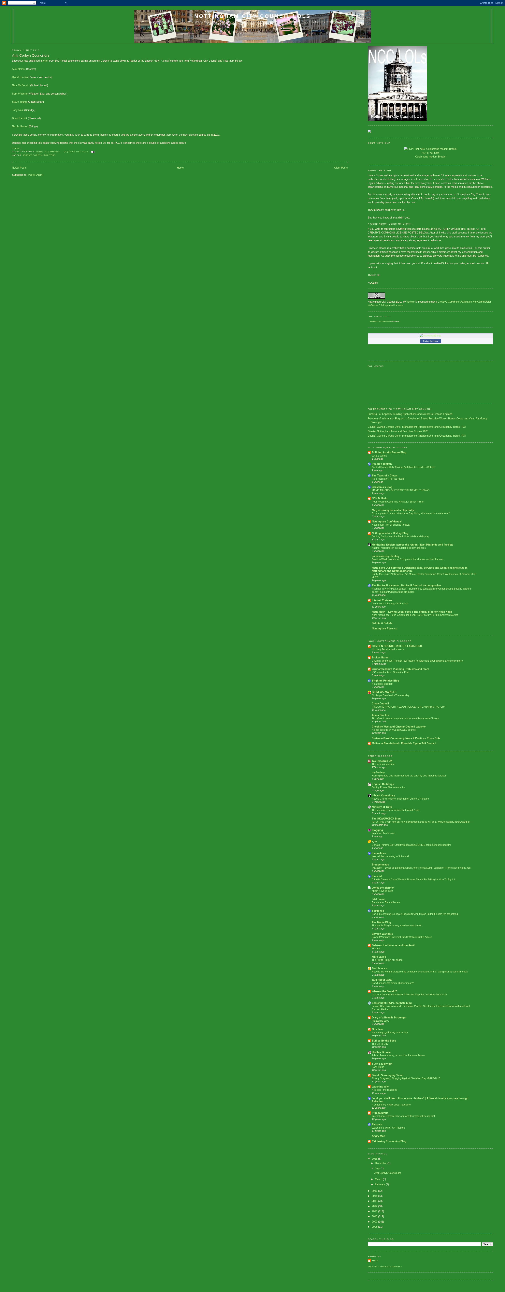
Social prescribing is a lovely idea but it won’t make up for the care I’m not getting (415, 914)
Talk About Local (382, 979)
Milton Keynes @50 (382, 891)
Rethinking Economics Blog (389, 1141)
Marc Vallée (379, 956)
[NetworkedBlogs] (430, 335)
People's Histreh (382, 463)
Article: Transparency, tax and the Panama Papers (398, 1055)
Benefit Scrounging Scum (387, 1075)
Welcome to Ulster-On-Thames (388, 1127)
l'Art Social (378, 899)
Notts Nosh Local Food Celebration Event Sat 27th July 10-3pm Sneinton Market (415, 615)
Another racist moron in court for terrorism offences (399, 548)
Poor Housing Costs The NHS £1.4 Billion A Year (398, 501)
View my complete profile (385, 1267)
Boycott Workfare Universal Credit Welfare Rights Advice (402, 937)
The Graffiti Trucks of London (387, 960)
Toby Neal (17, 110)
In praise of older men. (384, 833)
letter (45, 60)
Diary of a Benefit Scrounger (389, 1017)
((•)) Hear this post (76, 152)
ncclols (411, 301)
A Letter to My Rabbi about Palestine (391, 1104)
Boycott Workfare (382, 933)
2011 (375, 1211)
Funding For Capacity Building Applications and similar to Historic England (410, 414)
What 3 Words (379, 455)
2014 (375, 1195)
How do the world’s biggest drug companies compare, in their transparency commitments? (420, 971)
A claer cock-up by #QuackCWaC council (394, 730)
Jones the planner (383, 887)
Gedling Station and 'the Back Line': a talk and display (400, 536)
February (380, 1184)
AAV (374, 841)
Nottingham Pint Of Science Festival (391, 524)
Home (180, 167)
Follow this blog (430, 341)
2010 (375, 1216)
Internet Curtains (382, 600)
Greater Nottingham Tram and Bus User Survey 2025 (398, 431)
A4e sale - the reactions (384, 1090)
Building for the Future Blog (389, 452)
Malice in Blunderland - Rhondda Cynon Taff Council (404, 743)
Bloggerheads (380, 864)
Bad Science (379, 968)
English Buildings (383, 784)
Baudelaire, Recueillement (386, 902)
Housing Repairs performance (388, 649)
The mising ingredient (383, 764)
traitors (50, 155)
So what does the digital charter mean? (393, 983)
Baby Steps (378, 1067)
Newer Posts (19, 167)
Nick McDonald (20, 85)
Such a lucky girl (382, 1063)
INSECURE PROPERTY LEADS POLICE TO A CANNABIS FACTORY (409, 706)
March (379, 1179)
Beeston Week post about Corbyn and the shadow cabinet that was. (408, 559)
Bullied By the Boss (384, 1040)
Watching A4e (380, 1086)
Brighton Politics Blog (385, 680)
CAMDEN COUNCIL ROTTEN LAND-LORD (397, 646)
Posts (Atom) (35, 174)
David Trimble (20, 77)
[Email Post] (92, 152)
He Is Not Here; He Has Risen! (388, 478)
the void (377, 876)
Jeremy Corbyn (32, 155)
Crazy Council (380, 703)
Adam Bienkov (381, 715)
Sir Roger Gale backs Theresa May (390, 695)
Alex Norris (18, 69)
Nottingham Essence (384, 628)
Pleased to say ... (381, 1020)
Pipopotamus (380, 1112)
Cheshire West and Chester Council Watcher (399, 726)
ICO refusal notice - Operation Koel (390, 672)
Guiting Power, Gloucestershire (388, 787)
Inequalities (379, 853)
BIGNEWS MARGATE (384, 692)
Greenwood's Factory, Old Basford (390, 603)
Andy (375, 1261)
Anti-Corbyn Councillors (30, 55)
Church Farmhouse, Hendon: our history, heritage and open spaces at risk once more (417, 660)
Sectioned (378, 910)
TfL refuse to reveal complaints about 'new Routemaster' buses (405, 718)
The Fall (376, 948)
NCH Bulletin (379, 498)
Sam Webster (20, 93)
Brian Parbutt (19, 118)
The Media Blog (381, 922)
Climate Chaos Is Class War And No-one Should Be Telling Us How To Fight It (413, 879)
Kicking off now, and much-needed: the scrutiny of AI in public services (409, 775)
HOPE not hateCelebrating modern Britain (430, 154)
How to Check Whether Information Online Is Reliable (400, 798)
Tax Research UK (382, 760)
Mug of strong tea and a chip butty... (394, 510)
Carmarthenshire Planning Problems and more (400, 669)
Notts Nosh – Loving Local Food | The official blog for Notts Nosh (412, 611)
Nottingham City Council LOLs (252, 16)
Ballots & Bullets (382, 623)
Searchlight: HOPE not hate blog (392, 1002)
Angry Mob (378, 1135)
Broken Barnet (380, 657)
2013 (375, 1201)
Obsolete (377, 1029)
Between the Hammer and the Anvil (393, 945)
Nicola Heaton (20, 126)
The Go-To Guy (380, 1044)
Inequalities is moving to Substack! (390, 856)
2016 (375, 1158)
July (378, 1168)
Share (16, 148)
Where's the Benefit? (384, 991)
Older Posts (341, 167)
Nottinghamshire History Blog (390, 533)
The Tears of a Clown (384, 475)
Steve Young (19, 101)
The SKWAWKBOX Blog (386, 818)
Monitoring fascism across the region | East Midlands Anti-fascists (412, 544)
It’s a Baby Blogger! (382, 684)
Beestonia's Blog (382, 487)
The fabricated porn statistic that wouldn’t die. (396, 810)
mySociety (378, 772)
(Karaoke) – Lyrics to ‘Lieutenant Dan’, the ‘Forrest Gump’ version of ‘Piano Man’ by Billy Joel (421, 867)
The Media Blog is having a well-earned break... (397, 925)
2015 (375, 1190)
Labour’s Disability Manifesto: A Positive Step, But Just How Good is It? (409, 994)
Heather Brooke (381, 1052)
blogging (377, 830)
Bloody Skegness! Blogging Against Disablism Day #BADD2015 (406, 1078)
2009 (375, 1221)
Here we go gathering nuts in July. (390, 1032)
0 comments (52, 152)
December (381, 1163)
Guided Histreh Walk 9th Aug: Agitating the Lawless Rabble (403, 467)
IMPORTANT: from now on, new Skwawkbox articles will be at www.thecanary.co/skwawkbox (421, 821)
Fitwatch (377, 1124)
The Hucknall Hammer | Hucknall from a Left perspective (406, 585)
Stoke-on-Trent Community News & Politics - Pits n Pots (406, 738)
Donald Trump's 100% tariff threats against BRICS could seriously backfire (411, 845)
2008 (375, 1226)
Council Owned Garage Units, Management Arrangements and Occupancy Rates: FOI (417, 426)
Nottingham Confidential (387, 521)
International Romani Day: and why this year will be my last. (403, 1116)
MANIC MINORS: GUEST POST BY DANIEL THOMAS (400, 490)
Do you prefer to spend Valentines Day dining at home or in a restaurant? (411, 513)
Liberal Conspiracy (383, 795)
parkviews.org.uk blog (385, 556)
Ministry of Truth (382, 806)
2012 (375, 1206)
